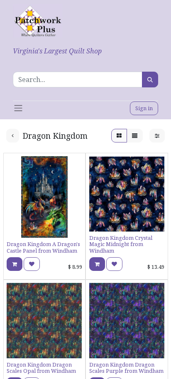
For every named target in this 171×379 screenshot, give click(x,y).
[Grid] (119, 135)
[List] (135, 135)
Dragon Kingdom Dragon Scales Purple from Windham (126, 367)
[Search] (150, 79)
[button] (14, 264)
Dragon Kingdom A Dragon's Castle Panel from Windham (43, 247)
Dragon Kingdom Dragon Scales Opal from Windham (41, 367)
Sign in (144, 108)
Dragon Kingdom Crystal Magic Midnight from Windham (120, 244)
